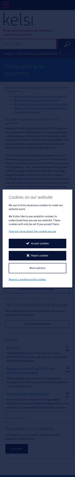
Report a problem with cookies (27, 279)
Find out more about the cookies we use (32, 231)
